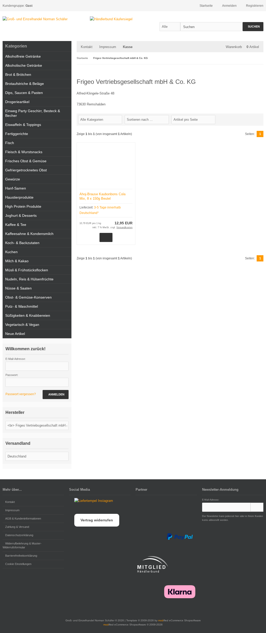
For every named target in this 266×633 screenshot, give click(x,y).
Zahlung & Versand (17, 526)
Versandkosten (124, 227)
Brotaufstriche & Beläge (24, 84)
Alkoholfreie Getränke (23, 56)
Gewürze (12, 179)
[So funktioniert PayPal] (180, 536)
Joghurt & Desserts (21, 215)
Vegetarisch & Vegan (22, 324)
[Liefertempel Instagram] (91, 500)
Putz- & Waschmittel (21, 306)
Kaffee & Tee (15, 225)
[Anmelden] (257, 507)
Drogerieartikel (17, 102)
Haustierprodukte (19, 197)
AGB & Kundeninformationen (23, 518)
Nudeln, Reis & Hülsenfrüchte (29, 279)
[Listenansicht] (260, 119)
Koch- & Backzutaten (22, 243)
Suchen (253, 27)
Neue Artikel (15, 334)
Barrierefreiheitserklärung (21, 555)
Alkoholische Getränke (23, 65)
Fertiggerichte (16, 134)
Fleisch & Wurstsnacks (23, 152)
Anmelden (55, 394)
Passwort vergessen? (20, 394)
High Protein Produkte (23, 206)
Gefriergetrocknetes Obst (26, 170)
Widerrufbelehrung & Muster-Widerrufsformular (22, 545)
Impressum (107, 47)
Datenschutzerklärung (19, 535)
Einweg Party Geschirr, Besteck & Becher (32, 113)
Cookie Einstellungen (18, 563)
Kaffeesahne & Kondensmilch (29, 234)
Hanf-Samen (15, 188)
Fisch (9, 143)
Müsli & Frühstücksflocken (26, 270)
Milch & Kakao (17, 261)
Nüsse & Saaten (18, 288)
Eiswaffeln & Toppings (23, 125)
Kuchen (11, 252)
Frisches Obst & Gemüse (25, 161)
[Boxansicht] (258, 119)
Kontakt (86, 47)
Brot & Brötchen (18, 74)
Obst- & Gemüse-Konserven (28, 297)
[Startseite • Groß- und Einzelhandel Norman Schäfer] (35, 19)
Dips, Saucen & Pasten (24, 93)
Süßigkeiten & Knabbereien (27, 315)
